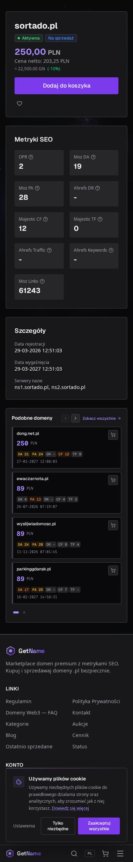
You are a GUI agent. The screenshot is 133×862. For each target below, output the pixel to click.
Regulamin (19, 701)
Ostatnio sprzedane (29, 746)
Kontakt (81, 712)
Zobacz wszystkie (99, 418)
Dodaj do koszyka (66, 85)
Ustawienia (24, 826)
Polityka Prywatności (96, 701)
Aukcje (80, 723)
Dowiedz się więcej (70, 808)
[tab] (16, 612)
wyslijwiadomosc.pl (36, 524)
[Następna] (75, 418)
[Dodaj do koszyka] (113, 435)
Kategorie (17, 723)
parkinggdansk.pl (34, 569)
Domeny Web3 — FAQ (31, 712)
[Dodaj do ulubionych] (66, 103)
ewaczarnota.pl (32, 478)
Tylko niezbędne (58, 826)
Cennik (80, 735)
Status (79, 746)
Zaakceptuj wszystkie (99, 826)
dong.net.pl (28, 433)
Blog (11, 735)
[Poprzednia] (65, 418)
